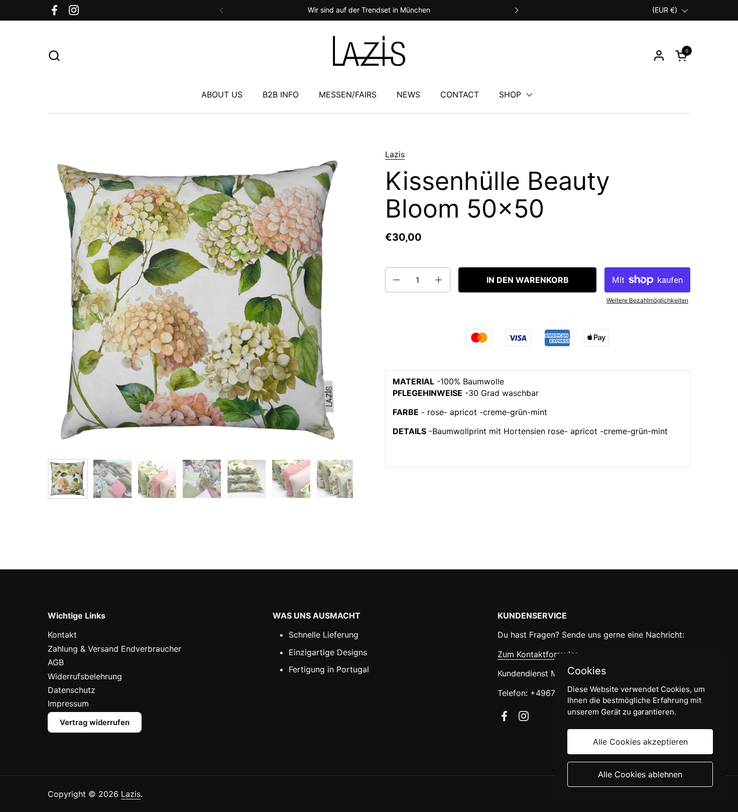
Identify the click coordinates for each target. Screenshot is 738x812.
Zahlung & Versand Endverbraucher (114, 649)
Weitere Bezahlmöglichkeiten (647, 300)
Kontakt (62, 635)
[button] (54, 55)
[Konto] (659, 55)
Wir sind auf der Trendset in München (369, 10)
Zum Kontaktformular (538, 654)
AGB (56, 662)
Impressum (68, 703)
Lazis (395, 154)
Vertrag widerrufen (95, 722)
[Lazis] (369, 55)
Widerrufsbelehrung (85, 676)
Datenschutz (71, 690)
